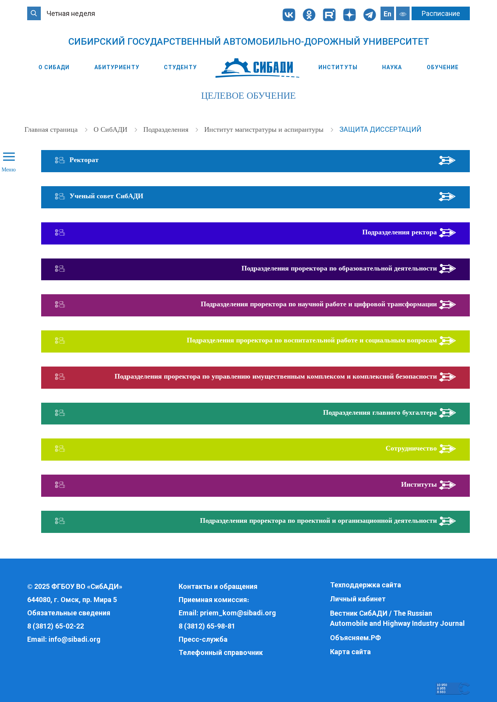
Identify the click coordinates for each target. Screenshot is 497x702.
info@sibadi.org (75, 639)
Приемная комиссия (213, 599)
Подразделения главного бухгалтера (380, 412)
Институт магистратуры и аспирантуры (264, 129)
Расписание (441, 13)
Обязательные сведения (68, 613)
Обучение (443, 67)
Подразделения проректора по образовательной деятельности (339, 268)
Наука (392, 67)
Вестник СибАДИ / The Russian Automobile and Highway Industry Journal (397, 618)
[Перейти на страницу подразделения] (446, 160)
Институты (338, 67)
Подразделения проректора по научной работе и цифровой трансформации (319, 304)
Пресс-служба (203, 639)
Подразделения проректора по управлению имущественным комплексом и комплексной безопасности (276, 376)
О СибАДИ (54, 67)
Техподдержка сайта (365, 585)
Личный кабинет (358, 599)
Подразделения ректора (399, 232)
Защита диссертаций (380, 129)
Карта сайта (350, 652)
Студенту (180, 67)
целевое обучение (248, 96)
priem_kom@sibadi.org (238, 613)
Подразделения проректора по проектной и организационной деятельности (318, 520)
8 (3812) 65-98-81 (207, 626)
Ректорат (84, 160)
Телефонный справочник (221, 652)
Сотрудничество (411, 448)
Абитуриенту (116, 67)
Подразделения (166, 129)
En (387, 14)
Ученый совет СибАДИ (106, 196)
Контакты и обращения (218, 586)
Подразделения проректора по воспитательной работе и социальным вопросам (312, 340)
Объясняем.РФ (355, 638)
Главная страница (52, 129)
